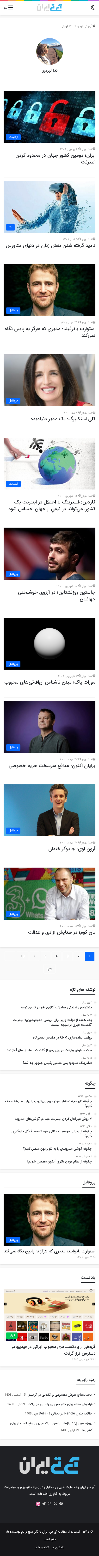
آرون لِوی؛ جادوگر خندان (71, 849)
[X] (55, 1504)
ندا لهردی (49, 70)
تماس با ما (42, 1547)
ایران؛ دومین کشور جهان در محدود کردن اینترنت (55, 159)
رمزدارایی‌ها (85, 1379)
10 (23, 956)
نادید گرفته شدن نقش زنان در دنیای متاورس (50, 245)
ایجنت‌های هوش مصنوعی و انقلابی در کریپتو (60, 1395)
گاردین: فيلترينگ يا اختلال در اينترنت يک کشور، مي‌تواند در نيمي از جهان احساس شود (51, 505)
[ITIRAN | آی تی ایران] (49, 7)
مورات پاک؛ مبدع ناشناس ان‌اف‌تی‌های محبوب (49, 682)
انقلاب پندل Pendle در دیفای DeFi (66, 1413)
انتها (49, 969)
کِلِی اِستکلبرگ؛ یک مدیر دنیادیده (63, 419)
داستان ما (58, 1547)
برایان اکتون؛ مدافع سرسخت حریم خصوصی (52, 765)
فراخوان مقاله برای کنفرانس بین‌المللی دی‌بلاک (60, 1404)
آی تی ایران (84, 26)
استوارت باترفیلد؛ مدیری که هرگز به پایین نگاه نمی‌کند (50, 332)
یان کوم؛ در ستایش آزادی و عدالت (61, 932)
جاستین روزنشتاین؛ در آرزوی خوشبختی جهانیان (56, 596)
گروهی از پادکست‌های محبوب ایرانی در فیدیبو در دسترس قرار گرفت (53, 1350)
